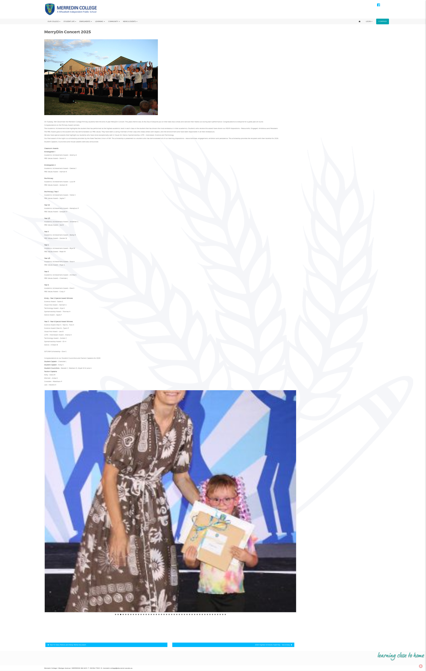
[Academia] (71, 9)
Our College (53, 21)
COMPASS (382, 21)
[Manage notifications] (421, 666)
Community (113, 21)
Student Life (69, 21)
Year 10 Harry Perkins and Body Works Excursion (68, 645)
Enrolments (85, 21)
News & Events (129, 21)
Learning (99, 21)
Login (368, 21)
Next (299, 501)
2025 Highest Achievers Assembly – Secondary (272, 645)
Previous (41, 501)
